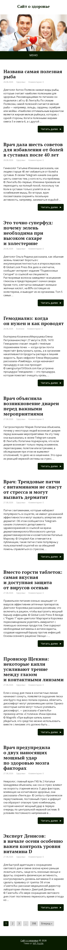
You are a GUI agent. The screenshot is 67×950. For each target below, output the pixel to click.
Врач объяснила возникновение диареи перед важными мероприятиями (31, 406)
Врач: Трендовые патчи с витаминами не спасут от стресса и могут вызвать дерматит (32, 489)
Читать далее (49, 129)
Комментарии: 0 (36, 82)
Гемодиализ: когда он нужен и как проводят (33, 321)
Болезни (20, 328)
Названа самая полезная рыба (32, 74)
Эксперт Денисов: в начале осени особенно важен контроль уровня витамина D (33, 844)
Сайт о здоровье (29, 940)
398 (34, 923)
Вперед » (46, 923)
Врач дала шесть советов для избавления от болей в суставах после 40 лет (33, 149)
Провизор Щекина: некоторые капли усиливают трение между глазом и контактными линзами (33, 669)
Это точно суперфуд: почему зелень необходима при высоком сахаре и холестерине (28, 232)
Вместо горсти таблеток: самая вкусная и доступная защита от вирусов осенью (32, 580)
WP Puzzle (38, 943)
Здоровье (20, 82)
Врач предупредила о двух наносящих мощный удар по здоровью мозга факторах (26, 757)
